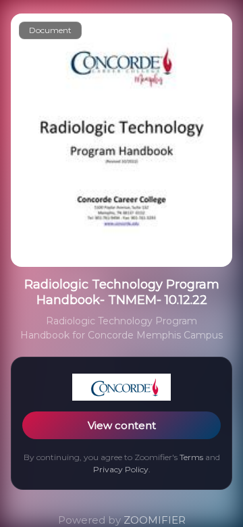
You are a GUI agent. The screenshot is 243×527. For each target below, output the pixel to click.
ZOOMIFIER (155, 519)
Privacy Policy (120, 469)
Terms (191, 457)
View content (122, 425)
